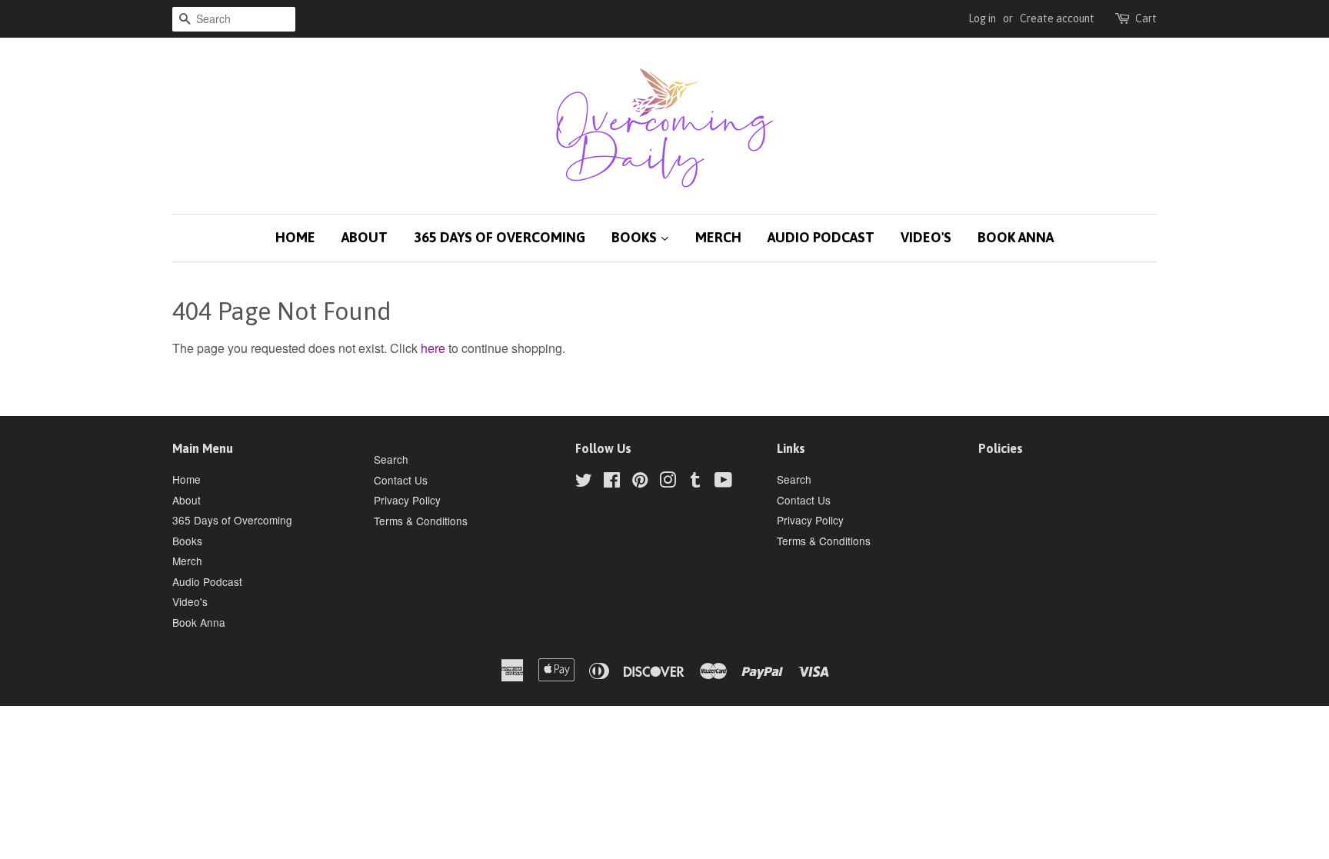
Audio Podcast (821, 237)
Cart (1146, 18)
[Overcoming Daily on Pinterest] (639, 482)
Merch (718, 237)
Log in (982, 18)
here (433, 348)
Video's (926, 237)
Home (295, 237)
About (364, 237)
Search (391, 459)
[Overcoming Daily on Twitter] (583, 482)
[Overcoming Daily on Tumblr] (695, 482)
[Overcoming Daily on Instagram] (667, 482)
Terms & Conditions (421, 520)
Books (635, 237)
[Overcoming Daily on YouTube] (723, 482)
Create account (1057, 18)
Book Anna (1016, 237)
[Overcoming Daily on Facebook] (612, 482)
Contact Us (401, 480)
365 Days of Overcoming (499, 237)
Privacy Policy (407, 500)
